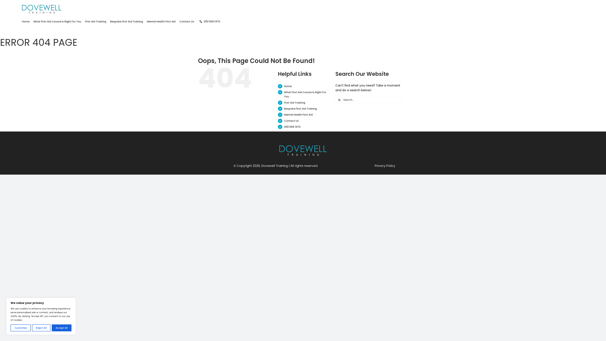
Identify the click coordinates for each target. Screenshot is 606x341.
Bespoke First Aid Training (300, 109)
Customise (21, 327)
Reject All (41, 327)
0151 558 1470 (292, 127)
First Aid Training (294, 103)
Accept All (62, 327)
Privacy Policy (385, 166)
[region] (41, 316)
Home (288, 86)
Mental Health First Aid (298, 115)
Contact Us (291, 121)
